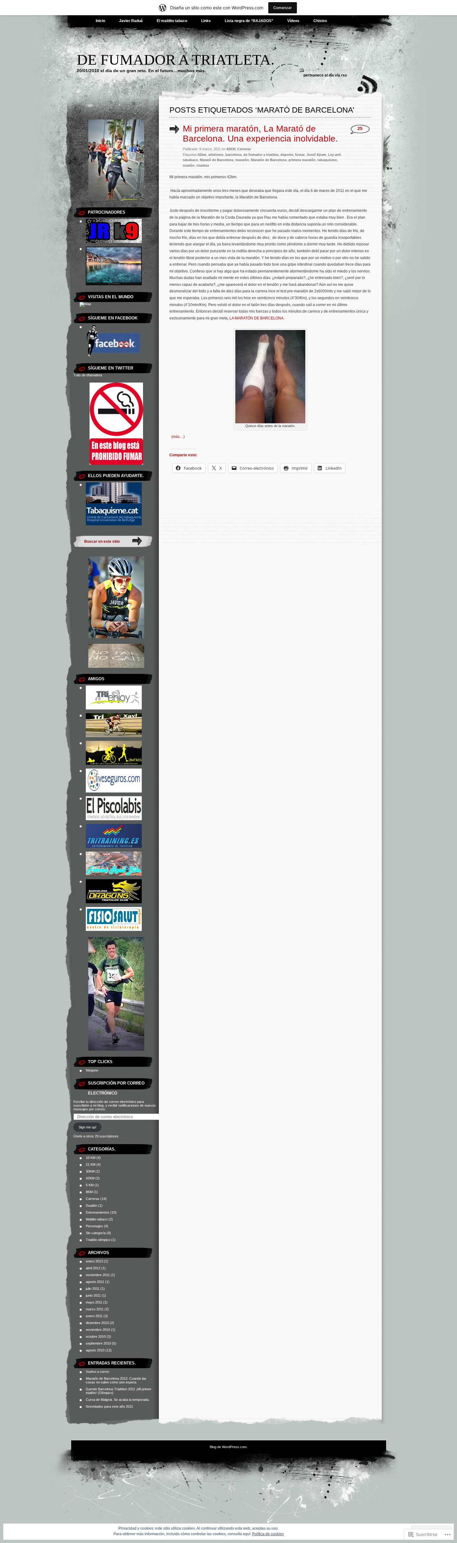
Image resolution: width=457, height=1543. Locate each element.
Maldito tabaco (97, 1219)
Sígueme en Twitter (110, 368)
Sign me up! (87, 1127)
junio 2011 (93, 1295)
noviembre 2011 (98, 1275)
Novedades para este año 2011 (109, 1406)
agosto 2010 (95, 1350)
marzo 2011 (95, 1309)
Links (206, 21)
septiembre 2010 (98, 1343)
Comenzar (282, 7)
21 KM (90, 1164)
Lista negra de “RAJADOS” (249, 21)
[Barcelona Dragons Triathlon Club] (114, 902)
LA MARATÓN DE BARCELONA (256, 318)
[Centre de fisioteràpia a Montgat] (114, 930)
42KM (90, 1178)
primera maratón (302, 160)
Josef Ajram (316, 154)
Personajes (94, 1226)
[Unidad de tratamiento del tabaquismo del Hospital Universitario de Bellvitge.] (114, 524)
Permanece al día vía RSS (325, 75)
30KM (90, 1171)
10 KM (90, 1158)
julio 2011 (92, 1288)
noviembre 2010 (98, 1330)
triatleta (202, 165)
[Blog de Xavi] (114, 736)
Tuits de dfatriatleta (87, 375)
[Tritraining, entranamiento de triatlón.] (114, 846)
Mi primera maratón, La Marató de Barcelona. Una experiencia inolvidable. (260, 133)
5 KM (90, 1185)
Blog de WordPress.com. (228, 1447)
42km (202, 154)
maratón (242, 160)
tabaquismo (327, 160)
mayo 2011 (94, 1302)
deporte (286, 154)
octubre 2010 (96, 1336)
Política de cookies (268, 1534)
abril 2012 (93, 1268)
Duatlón (91, 1205)
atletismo (216, 154)
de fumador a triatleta (261, 154)
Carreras (92, 1199)
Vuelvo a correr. (98, 1371)
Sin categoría (96, 1233)
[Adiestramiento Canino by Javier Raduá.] (114, 242)
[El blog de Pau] (114, 763)
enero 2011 (94, 1316)
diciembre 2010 (97, 1323)
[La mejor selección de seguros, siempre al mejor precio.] (114, 791)
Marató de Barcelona (216, 160)
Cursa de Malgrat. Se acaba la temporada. (118, 1399)
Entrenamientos (97, 1212)
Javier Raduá (131, 21)
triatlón (189, 165)
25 (360, 128)
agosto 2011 (95, 1282)
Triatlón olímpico (98, 1240)
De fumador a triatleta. (176, 59)
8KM (89, 1192)
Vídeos (293, 21)
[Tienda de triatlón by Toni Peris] (114, 708)
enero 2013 (94, 1261)
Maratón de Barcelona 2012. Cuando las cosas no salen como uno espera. (116, 1380)
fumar (300, 154)
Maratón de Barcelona (269, 160)
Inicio (100, 21)
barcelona (233, 154)
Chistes (320, 21)
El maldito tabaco (172, 21)
